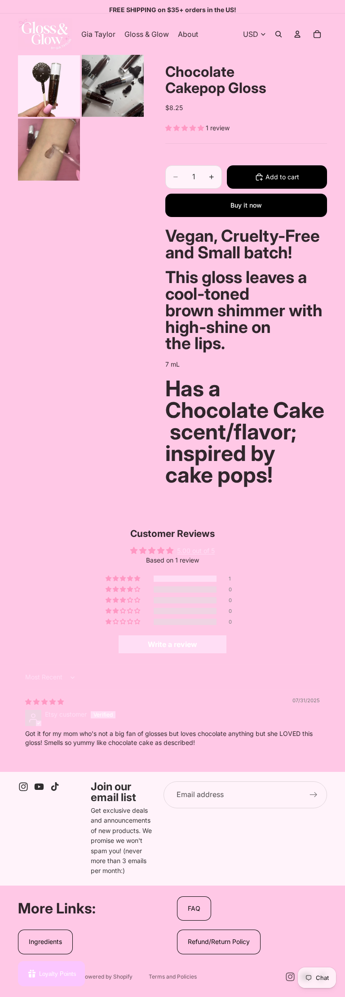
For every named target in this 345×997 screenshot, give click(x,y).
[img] (44, 701)
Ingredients (45, 941)
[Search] (278, 34)
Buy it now (246, 205)
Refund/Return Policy (219, 941)
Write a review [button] (172, 644)
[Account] (297, 34)
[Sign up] (313, 794)
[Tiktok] (54, 786)
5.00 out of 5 (196, 550)
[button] (185, 128)
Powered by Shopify (107, 976)
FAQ (194, 908)
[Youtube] (39, 786)
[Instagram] (23, 786)
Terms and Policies (173, 976)
